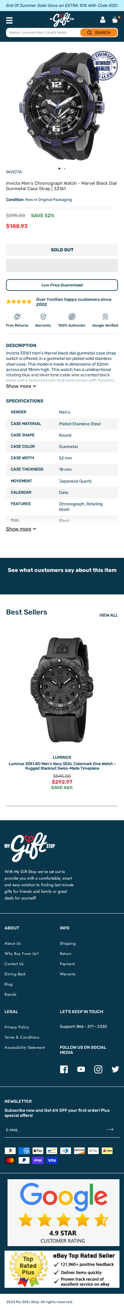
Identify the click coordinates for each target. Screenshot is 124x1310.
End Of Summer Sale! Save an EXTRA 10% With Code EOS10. (64, 5)
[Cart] (115, 20)
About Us (13, 943)
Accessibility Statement (25, 1047)
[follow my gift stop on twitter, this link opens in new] (115, 1072)
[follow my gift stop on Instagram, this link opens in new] (98, 1072)
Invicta (14, 172)
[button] (62, 265)
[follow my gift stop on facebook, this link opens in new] (64, 1072)
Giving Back (15, 974)
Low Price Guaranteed (62, 285)
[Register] (110, 1130)
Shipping (68, 943)
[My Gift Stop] (30, 834)
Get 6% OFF (55, 1110)
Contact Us (14, 964)
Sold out (62, 250)
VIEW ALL (108, 615)
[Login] (103, 20)
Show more (18, 386)
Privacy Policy (17, 1027)
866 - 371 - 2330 (91, 1026)
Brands (10, 994)
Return (65, 953)
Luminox (62, 757)
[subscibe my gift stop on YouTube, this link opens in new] (81, 1072)
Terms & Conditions (22, 1037)
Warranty (68, 974)
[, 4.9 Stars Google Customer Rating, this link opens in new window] (63, 1212)
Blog (8, 984)
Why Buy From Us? (22, 953)
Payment (67, 964)
